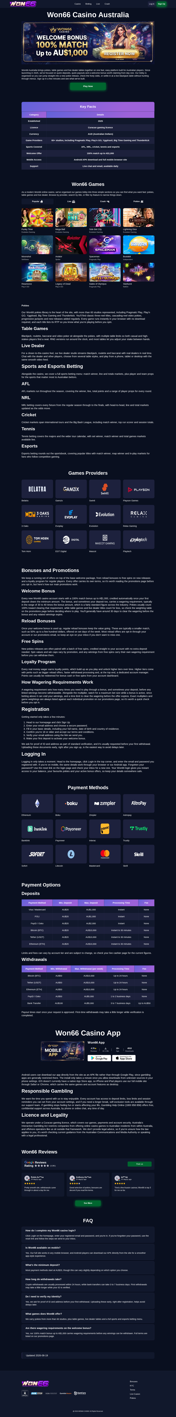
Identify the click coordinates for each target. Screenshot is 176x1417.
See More (88, 1203)
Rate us (139, 1164)
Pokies (136, 201)
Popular (35, 201)
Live (69, 201)
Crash (103, 201)
